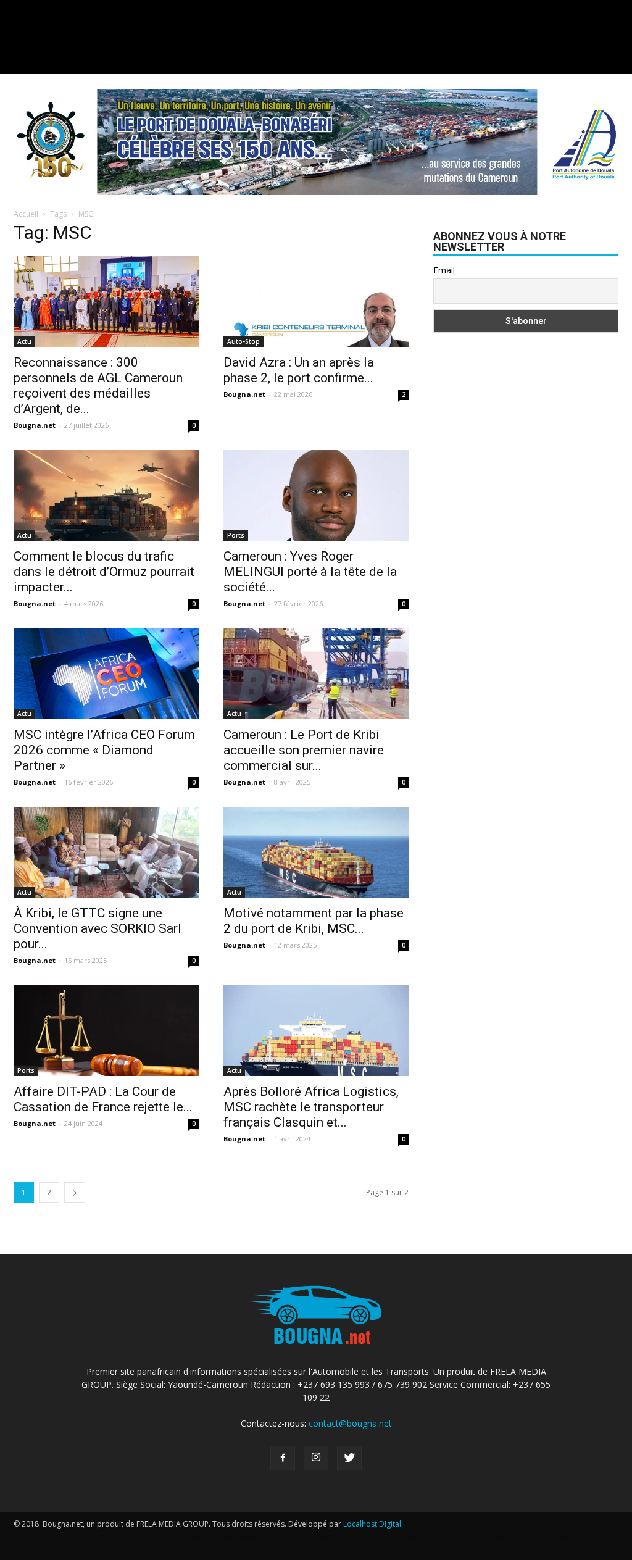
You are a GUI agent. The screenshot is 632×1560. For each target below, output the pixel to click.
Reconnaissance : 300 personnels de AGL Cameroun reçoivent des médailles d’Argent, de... (98, 385)
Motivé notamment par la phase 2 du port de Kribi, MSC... (313, 921)
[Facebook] (282, 1458)
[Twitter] (349, 1458)
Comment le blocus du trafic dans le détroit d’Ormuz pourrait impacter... (104, 571)
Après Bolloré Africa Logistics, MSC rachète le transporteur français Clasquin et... (311, 1107)
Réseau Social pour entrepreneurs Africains (115, 1548)
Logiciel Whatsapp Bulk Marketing (418, 1536)
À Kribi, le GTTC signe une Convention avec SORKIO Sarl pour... (97, 928)
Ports (235, 535)
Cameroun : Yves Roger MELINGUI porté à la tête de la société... (310, 571)
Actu (24, 341)
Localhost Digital (372, 1524)
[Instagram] (316, 1458)
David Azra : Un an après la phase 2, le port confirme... (298, 370)
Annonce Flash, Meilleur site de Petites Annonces (267, 1536)
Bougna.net (35, 425)
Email (444, 270)
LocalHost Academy (82, 1536)
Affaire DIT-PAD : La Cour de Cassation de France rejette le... (103, 1099)
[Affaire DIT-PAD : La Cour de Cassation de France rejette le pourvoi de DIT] (106, 1030)
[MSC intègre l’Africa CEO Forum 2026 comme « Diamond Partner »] (106, 673)
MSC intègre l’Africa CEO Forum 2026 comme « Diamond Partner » (104, 750)
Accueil (26, 214)
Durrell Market (150, 1536)
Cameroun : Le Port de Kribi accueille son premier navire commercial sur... (303, 750)
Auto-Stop (243, 341)
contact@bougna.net (350, 1423)
